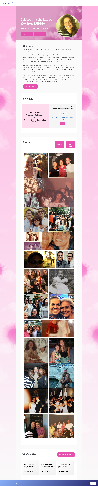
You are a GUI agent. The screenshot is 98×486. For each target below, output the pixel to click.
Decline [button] (87, 483)
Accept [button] (93, 483)
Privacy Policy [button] (50, 483)
